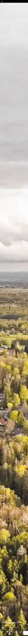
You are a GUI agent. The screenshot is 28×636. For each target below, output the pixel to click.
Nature (10, 632)
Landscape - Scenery (22, 631)
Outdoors (13, 632)
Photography (18, 632)
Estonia (16, 631)
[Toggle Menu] (2, 5)
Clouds (10, 631)
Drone (13, 631)
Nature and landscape (13, 627)
